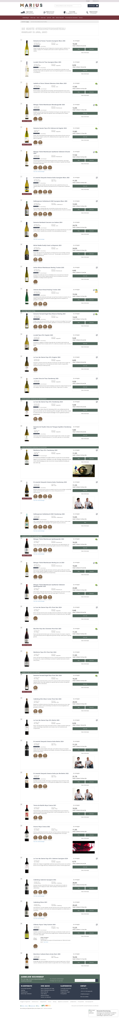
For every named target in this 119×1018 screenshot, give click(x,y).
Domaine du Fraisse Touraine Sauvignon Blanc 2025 (49, 41)
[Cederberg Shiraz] (26, 909)
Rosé (38, 17)
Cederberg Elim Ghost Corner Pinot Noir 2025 (47, 699)
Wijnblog (23, 990)
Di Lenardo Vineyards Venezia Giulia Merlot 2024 (48, 741)
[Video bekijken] (84, 471)
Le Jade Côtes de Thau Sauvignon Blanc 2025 (47, 62)
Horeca (81, 17)
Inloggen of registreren (25, 1001)
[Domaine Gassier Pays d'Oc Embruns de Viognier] (26, 135)
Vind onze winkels (84, 996)
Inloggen (88, 1)
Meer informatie (85, 52)
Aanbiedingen (26, 17)
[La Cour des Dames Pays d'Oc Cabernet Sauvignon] (26, 865)
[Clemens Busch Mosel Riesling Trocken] (26, 296)
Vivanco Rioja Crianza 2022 (41, 826)
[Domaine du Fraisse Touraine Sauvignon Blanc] (26, 48)
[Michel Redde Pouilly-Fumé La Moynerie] (26, 252)
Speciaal (49, 17)
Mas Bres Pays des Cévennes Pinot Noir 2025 (47, 628)
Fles (79, 49)
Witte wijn (32, 17)
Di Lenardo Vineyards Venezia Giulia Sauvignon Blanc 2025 (51, 177)
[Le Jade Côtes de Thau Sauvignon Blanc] (26, 69)
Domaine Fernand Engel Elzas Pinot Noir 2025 (47, 675)
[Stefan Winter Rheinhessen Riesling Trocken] (26, 274)
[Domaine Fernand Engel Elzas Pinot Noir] (26, 682)
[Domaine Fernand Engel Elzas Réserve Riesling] (26, 321)
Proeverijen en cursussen (71, 17)
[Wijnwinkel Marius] (31, 6)
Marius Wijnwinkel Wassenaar (47, 990)
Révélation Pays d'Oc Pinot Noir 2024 (44, 652)
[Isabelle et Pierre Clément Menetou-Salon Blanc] (26, 90)
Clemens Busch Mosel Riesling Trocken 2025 (47, 289)
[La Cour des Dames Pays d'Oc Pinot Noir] (26, 614)
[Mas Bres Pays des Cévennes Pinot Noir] (26, 635)
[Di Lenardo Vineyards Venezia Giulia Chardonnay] (26, 489)
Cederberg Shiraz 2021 (40, 902)
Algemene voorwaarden (63, 1001)
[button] (35, 119)
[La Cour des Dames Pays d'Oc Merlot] (26, 727)
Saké (53, 17)
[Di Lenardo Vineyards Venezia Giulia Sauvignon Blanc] (26, 184)
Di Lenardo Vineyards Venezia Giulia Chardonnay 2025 (50, 482)
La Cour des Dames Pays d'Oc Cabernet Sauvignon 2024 (50, 858)
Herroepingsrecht (89, 1001)
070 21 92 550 (84, 991)
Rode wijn (43, 17)
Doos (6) (91, 49)
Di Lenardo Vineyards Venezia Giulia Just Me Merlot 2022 (51, 773)
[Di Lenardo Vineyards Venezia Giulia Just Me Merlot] (26, 780)
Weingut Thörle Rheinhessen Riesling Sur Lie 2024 (48, 562)
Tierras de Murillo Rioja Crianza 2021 (44, 805)
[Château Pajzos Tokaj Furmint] (26, 931)
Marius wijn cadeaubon (26, 993)
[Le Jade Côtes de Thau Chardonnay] (26, 385)
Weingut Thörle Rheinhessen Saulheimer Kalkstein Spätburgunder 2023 (49, 585)
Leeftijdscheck (73, 1001)
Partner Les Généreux (46, 997)
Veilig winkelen (43, 1001)
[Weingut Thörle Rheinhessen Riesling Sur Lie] (26, 569)
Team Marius (44, 993)
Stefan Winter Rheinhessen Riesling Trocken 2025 (48, 267)
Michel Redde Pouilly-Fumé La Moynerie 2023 (47, 245)
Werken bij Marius (45, 995)
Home (27, 21)
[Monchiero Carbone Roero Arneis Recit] (26, 961)
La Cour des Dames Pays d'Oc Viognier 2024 (46, 357)
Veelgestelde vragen (65, 992)
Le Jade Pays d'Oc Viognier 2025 (43, 335)
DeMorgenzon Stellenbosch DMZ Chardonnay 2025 (49, 514)
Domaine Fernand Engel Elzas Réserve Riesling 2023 (49, 314)
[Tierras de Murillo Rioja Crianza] (26, 812)
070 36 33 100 (84, 988)
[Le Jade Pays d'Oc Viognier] (26, 342)
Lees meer (46, 942)
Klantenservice (96, 1)
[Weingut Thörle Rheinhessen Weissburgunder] (26, 111)
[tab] (52, 172)
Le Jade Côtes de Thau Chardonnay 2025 (45, 378)
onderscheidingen (38, 171)
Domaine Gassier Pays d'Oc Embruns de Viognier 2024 (50, 128)
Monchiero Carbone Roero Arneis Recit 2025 (46, 954)
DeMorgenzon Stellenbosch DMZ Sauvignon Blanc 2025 (50, 201)
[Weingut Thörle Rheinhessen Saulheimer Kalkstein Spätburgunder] (26, 592)
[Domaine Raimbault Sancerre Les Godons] (26, 229)
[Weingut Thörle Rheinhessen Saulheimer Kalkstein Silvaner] (26, 158)
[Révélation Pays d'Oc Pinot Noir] (26, 659)
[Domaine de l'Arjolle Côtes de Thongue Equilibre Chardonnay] (26, 434)
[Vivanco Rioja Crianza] (26, 833)
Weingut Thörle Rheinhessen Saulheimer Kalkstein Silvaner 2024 (51, 152)
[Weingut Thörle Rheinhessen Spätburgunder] (26, 546)
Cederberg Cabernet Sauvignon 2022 (44, 880)
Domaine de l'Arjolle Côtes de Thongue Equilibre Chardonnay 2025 (52, 427)
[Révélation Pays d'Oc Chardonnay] (26, 457)
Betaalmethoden (64, 990)
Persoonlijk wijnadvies (26, 988)
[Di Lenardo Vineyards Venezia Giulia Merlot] (26, 748)
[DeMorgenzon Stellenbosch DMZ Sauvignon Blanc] (26, 208)
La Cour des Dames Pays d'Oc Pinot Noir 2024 (47, 607)
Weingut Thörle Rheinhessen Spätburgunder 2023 (48, 539)
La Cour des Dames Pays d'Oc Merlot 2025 (46, 720)
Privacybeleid (64, 993)
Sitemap (54, 1001)
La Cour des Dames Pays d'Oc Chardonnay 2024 (48, 402)
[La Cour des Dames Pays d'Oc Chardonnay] (26, 409)
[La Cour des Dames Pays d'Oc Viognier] (26, 364)
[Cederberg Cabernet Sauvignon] (26, 887)
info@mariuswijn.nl (85, 994)
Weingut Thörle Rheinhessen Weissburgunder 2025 (49, 104)
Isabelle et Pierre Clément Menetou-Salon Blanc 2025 (50, 83)
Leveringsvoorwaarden (66, 988)
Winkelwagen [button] (93, 5)
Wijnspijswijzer (24, 992)
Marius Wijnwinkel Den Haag (47, 988)
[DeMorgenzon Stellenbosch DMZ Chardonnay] (26, 521)
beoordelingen (48, 1008)
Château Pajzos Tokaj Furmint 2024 (44, 924)
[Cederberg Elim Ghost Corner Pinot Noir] (26, 706)
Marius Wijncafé (60, 17)
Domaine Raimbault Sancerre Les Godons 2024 (47, 222)
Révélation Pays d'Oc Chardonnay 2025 (45, 450)
